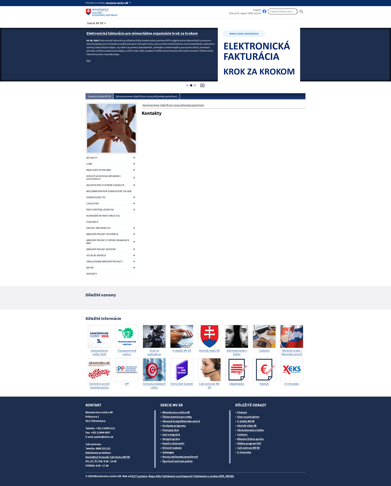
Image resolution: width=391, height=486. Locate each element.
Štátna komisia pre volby (177, 416)
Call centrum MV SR (248, 448)
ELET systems (139, 476)
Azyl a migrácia (171, 434)
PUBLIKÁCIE (92, 221)
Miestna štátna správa (250, 439)
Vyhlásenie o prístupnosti (178, 476)
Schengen (168, 452)
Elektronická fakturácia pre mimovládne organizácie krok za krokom (142, 33)
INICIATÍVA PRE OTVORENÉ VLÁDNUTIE (105, 185)
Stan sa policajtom (248, 416)
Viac (88, 60)
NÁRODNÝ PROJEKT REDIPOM (100, 249)
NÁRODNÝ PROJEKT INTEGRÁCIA (102, 234)
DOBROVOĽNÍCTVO (95, 197)
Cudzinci (242, 434)
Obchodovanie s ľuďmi (250, 430)
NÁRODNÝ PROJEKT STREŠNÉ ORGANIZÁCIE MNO (107, 242)
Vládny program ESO (249, 443)
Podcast (242, 412)
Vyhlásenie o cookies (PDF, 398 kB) (214, 476)
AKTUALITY (91, 157)
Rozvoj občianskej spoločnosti (180, 456)
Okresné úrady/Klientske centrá (181, 421)
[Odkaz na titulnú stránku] (102, 11)
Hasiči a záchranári (173, 443)
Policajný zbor (171, 430)
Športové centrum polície (178, 461)
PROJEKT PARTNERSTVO (98, 228)
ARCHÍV (90, 267)
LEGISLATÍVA (92, 203)
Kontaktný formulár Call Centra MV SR (108, 457)
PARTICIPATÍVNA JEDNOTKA (100, 209)
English (257, 9)
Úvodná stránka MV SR (99, 96)
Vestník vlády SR (246, 425)
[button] (97, 22)
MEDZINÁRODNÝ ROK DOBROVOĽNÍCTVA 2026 (108, 191)
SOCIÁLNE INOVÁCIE (96, 255)
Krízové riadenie (172, 448)
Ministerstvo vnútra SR (176, 412)
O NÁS (89, 163)
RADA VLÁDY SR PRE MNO (98, 170)
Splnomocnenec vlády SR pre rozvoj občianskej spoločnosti (146, 96)
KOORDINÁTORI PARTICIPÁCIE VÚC (103, 215)
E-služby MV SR (245, 421)
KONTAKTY (91, 273)
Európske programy (174, 425)
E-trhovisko (244, 452)
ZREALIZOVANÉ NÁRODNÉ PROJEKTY (104, 261)
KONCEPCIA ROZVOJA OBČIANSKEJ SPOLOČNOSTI (103, 177)
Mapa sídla (155, 476)
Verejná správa (171, 439)
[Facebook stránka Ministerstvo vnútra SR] (264, 11)
